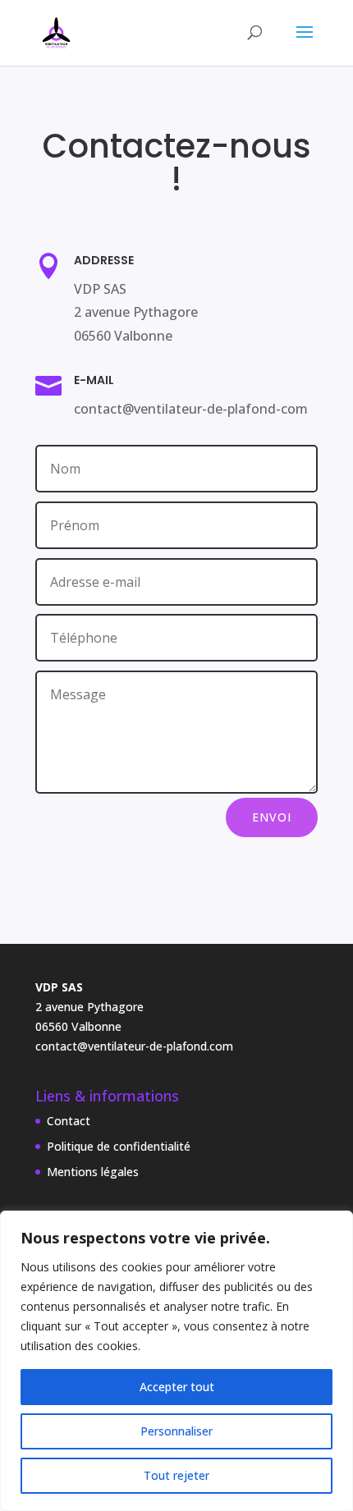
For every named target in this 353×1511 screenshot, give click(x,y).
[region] (176, 1361)
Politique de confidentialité (118, 1146)
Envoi (271, 817)
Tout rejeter (176, 1475)
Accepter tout (177, 1386)
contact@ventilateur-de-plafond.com (134, 1046)
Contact (68, 1121)
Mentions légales (93, 1171)
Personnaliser (176, 1431)
